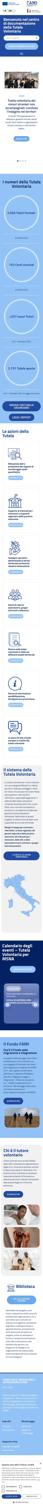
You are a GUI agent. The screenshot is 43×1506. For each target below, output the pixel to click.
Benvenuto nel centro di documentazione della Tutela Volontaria (21, 25)
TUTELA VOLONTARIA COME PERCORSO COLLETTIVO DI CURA (20, 1001)
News (21, 96)
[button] (17, 161)
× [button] (40, 1463)
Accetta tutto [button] (11, 1496)
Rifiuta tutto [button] (32, 1496)
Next (35, 1004)
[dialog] (21, 1483)
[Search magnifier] (36, 38)
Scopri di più (15, 477)
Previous (7, 1004)
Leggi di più (21, 138)
